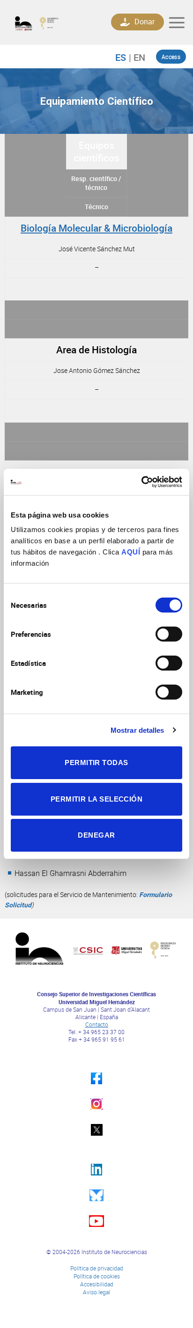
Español (125, 57)
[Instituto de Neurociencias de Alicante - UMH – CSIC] (50, 22)
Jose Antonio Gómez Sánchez (96, 370)
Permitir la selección (96, 799)
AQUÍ (130, 552)
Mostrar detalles (137, 730)
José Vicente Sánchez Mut (97, 248)
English (137, 57)
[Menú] (176, 22)
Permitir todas (96, 762)
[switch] (169, 634)
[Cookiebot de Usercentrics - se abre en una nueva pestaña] (141, 482)
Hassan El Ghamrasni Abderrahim (70, 873)
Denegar (96, 835)
